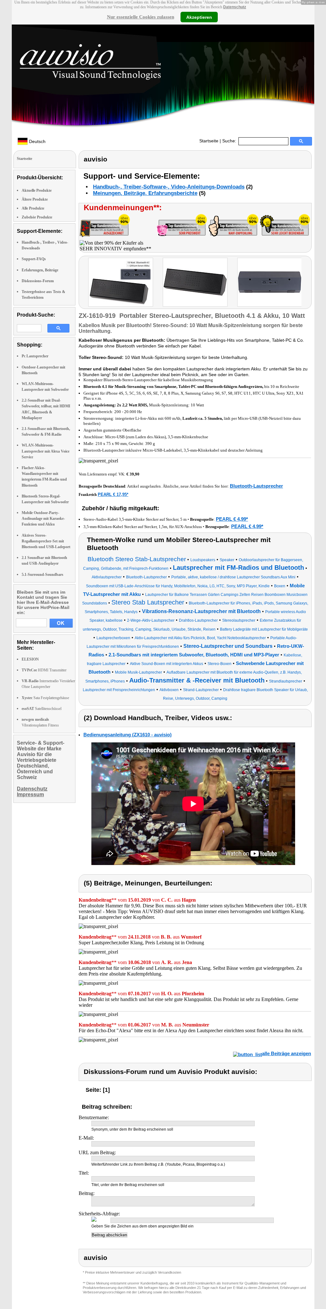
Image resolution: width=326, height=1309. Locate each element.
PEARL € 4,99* (232, 519)
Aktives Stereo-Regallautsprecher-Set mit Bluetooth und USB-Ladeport (46, 541)
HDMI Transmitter (44, 670)
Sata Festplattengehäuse (45, 698)
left (84, 283)
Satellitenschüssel (41, 708)
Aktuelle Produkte (37, 190)
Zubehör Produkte (37, 217)
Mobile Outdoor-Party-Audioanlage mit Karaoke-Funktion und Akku (43, 518)
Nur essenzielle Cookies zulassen (140, 16)
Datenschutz (234, 7)
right (308, 283)
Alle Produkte (33, 208)
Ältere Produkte (35, 199)
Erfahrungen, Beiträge (40, 270)
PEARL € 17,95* (113, 494)
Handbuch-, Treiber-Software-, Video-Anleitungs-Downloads (168, 187)
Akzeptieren (199, 16)
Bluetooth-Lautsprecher (256, 486)
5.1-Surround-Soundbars (42, 574)
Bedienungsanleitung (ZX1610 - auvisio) (127, 734)
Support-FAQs (34, 259)
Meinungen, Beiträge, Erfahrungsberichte (145, 193)
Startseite (208, 140)
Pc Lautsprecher (35, 356)
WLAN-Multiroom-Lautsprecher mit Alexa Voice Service (45, 451)
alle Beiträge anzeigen (286, 1053)
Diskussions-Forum (38, 281)
